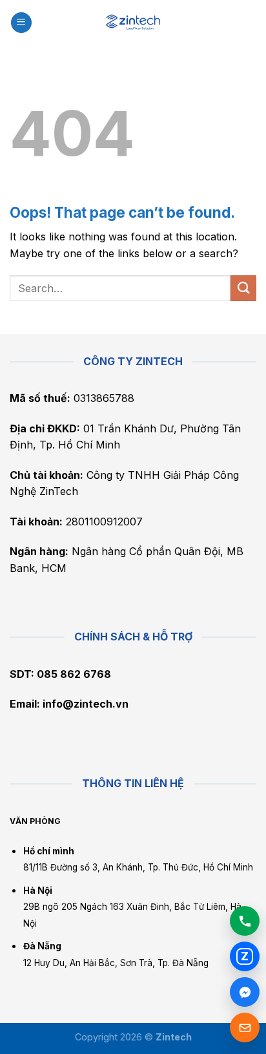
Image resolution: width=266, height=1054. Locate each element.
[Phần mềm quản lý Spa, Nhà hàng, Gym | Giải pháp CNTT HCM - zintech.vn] (133, 22)
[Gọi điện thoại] (245, 921)
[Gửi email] (245, 1027)
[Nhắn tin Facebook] (245, 992)
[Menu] (21, 23)
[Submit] (243, 287)
